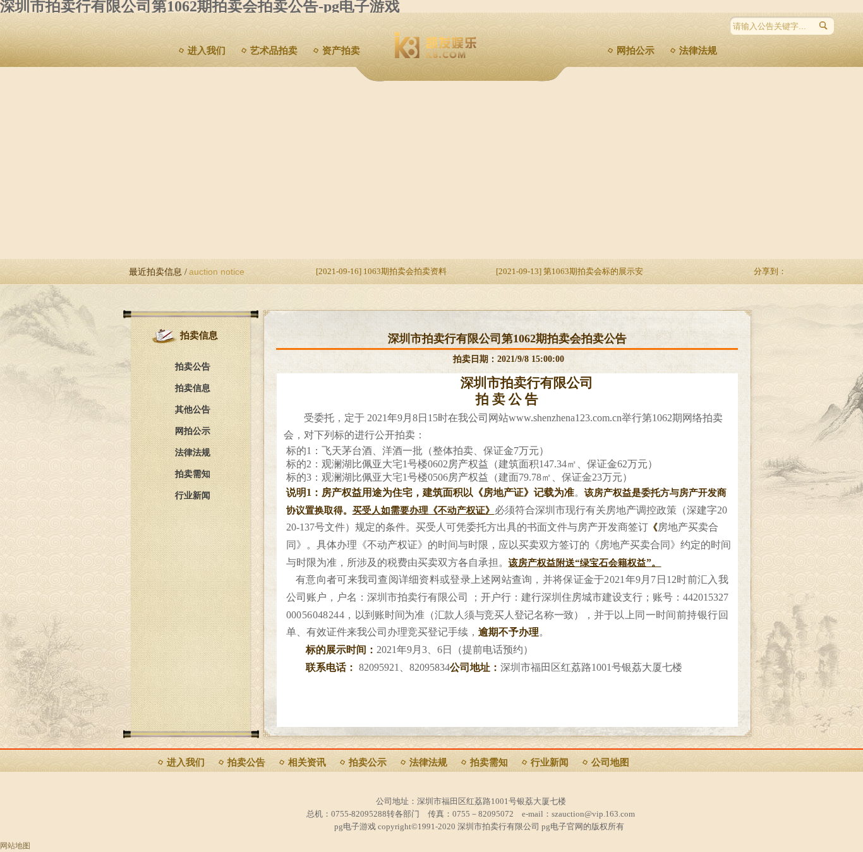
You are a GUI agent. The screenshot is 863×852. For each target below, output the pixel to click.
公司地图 (610, 762)
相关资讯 (307, 762)
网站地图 (15, 845)
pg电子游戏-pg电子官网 (497, 54)
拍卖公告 (192, 366)
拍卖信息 (192, 388)
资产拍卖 (341, 50)
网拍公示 (636, 50)
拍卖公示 (368, 762)
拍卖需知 (192, 474)
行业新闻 (192, 495)
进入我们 (207, 50)
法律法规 (698, 50)
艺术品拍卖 (274, 50)
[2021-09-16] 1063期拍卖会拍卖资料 (381, 271)
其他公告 (192, 409)
